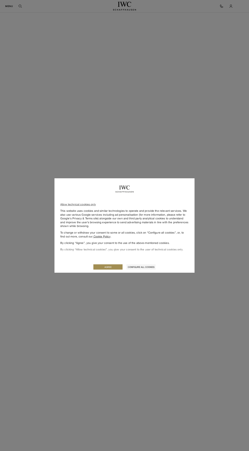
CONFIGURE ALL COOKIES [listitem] (141, 267)
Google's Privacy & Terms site (79, 218)
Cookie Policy (101, 236)
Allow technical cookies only (78, 204)
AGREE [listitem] (108, 267)
